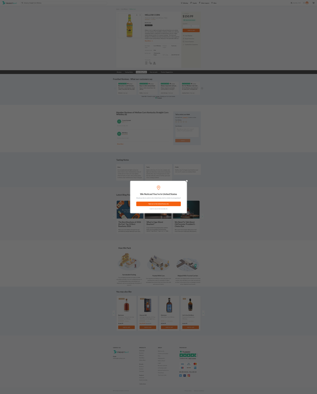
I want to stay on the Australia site (158, 208)
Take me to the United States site (158, 204)
